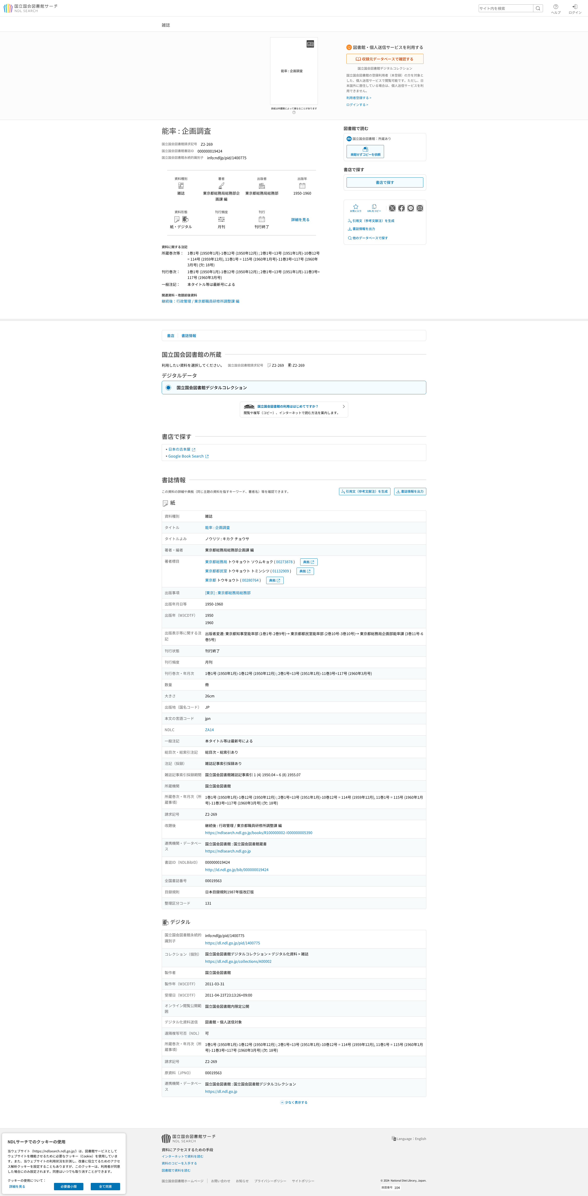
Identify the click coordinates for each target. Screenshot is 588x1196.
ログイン (575, 12)
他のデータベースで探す (370, 238)
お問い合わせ (220, 1181)
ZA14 (209, 729)
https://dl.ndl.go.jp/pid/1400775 (232, 943)
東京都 (210, 580)
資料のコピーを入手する (179, 1163)
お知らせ (242, 1181)
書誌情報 (188, 335)
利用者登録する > (358, 97)
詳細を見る (300, 219)
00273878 (284, 561)
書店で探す (385, 182)
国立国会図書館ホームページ (183, 1181)
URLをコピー (374, 211)
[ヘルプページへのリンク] (294, 111)
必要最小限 (69, 1186)
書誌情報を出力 (364, 228)
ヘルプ (556, 12)
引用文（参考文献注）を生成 (373, 220)
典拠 (306, 562)
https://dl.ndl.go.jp (221, 1091)
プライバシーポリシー (270, 1181)
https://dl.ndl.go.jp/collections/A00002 (238, 961)
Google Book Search (186, 456)
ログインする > (357, 104)
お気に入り (356, 211)
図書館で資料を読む (176, 1170)
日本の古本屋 (179, 449)
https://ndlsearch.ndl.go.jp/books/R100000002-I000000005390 (258, 832)
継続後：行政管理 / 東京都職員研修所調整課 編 (200, 301)
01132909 (280, 571)
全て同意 (105, 1186)
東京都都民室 (216, 571)
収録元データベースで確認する (387, 59)
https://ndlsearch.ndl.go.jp (228, 851)
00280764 (250, 580)
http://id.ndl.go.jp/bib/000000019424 (237, 869)
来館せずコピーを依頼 (365, 154)
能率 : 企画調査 (217, 527)
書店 (170, 335)
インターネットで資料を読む (183, 1156)
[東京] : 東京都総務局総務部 (228, 592)
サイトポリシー (303, 1181)
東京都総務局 (216, 561)
